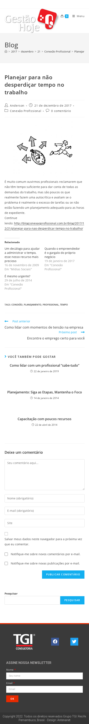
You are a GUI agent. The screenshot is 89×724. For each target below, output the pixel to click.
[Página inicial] (6, 51)
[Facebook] (55, 642)
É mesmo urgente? (17, 276)
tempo (64, 304)
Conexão (17, 304)
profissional (51, 304)
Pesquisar (11, 593)
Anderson (17, 105)
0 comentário (61, 111)
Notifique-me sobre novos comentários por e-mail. (46, 554)
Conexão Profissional (25, 111)
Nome (10, 670)
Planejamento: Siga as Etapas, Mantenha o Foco (44, 392)
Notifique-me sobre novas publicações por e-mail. (45, 563)
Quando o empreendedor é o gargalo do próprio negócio (62, 253)
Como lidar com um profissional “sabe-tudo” (44, 365)
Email (9, 683)
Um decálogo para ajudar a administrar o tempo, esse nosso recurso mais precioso (22, 255)
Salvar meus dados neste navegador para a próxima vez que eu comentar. (43, 541)
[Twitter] (74, 642)
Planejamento (32, 304)
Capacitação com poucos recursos (44, 419)
